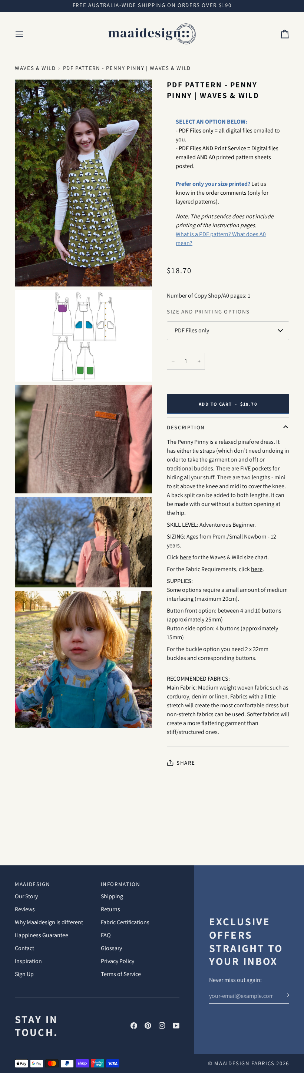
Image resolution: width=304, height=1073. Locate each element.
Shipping (112, 896)
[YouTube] (176, 1025)
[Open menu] (26, 34)
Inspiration (28, 961)
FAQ (106, 935)
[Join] (283, 995)
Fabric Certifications (125, 922)
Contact (24, 948)
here (185, 557)
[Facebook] (133, 1025)
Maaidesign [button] (32, 884)
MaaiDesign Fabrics (245, 1063)
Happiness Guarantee (41, 935)
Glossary (111, 948)
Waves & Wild (35, 67)
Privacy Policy (117, 961)
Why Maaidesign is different (49, 922)
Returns (110, 909)
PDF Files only (192, 330)
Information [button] (121, 884)
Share (185, 762)
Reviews (25, 909)
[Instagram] (162, 1025)
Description (186, 427)
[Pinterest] (148, 1025)
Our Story (26, 896)
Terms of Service (121, 974)
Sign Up (24, 974)
